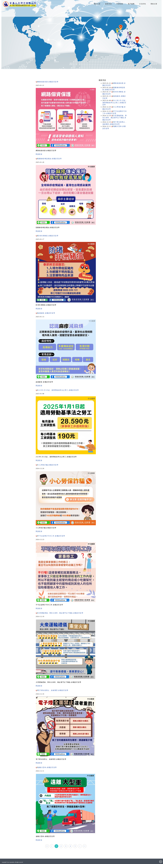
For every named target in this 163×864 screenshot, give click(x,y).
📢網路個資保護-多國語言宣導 (47, 82)
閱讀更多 (39, 154)
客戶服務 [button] (131, 4)
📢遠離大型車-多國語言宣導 (46, 767)
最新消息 (108, 4)
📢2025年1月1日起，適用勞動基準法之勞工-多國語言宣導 (57, 390)
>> (84, 846)
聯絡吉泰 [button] (154, 4)
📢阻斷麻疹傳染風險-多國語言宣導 (49, 158)
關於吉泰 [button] (97, 4)
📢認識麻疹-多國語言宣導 (45, 313)
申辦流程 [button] (119, 4)
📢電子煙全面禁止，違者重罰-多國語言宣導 (52, 690)
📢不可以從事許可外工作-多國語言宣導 (50, 536)
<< (47, 846)
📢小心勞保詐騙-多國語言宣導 (47, 465)
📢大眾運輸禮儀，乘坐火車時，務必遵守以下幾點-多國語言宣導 (59, 613)
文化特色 (142, 4)
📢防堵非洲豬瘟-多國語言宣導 (47, 236)
